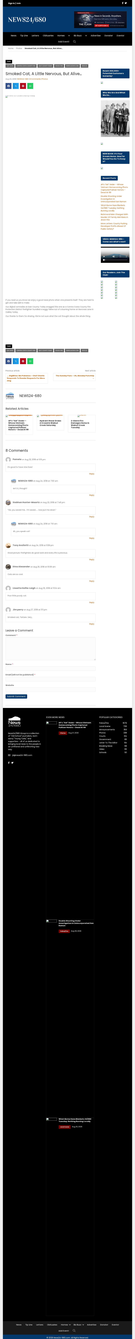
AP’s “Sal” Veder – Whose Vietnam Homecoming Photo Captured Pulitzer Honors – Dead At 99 (114, 188)
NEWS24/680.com (72, 66)
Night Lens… (85, 420)
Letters (35, 35)
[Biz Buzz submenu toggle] (86, 36)
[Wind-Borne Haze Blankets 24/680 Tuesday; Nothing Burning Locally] (51, 1214)
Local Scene (64, 1125)
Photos (19, 48)
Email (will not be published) (20, 672)
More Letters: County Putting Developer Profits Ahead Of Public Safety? (114, 226)
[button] (75, 42)
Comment (11, 633)
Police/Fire (64, 929)
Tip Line (24, 35)
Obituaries (48, 35)
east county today (45, 66)
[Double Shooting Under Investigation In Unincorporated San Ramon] (51, 1016)
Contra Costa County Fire (26, 66)
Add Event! (63, 41)
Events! (120, 35)
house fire (59, 66)
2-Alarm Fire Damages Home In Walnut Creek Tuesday (57, 424)
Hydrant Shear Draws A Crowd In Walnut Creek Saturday (27, 423)
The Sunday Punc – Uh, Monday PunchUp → (75, 377)
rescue (84, 66)
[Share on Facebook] (8, 86)
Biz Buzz (78, 35)
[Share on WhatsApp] (30, 86)
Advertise (96, 35)
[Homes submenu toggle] (69, 36)
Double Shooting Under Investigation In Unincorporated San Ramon (113, 199)
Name (9, 662)
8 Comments (35, 79)
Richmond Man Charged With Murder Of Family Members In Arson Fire (114, 217)
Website (10, 683)
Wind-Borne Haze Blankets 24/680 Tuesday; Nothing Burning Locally (113, 208)
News (13, 35)
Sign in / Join (14, 3)
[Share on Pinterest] (23, 86)
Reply (91, 471)
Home (10, 48)
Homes (61, 35)
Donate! (108, 35)
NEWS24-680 (22, 79)
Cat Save (10, 66)
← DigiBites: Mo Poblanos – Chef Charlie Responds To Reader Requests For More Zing (26, 378)
